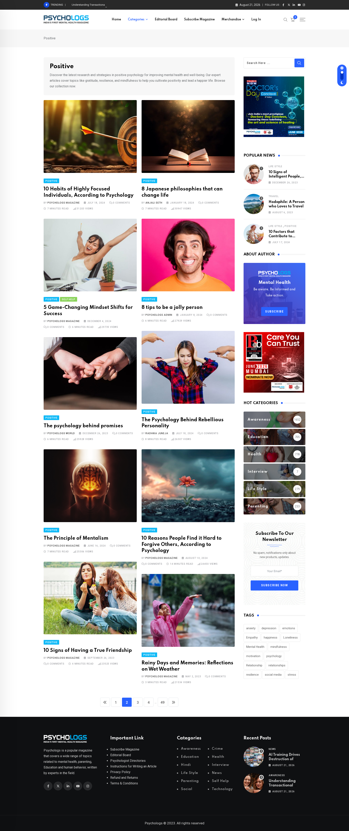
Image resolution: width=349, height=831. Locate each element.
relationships (276, 665)
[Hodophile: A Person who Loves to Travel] (254, 204)
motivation (253, 656)
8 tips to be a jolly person (172, 307)
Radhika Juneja (156, 433)
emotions (288, 628)
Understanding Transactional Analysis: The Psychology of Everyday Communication (120, 4)
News (272, 749)
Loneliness (290, 637)
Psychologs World (61, 433)
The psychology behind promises (83, 426)
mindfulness (278, 647)
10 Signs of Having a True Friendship (88, 650)
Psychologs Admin (158, 315)
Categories (136, 19)
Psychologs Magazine (63, 202)
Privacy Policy (120, 772)
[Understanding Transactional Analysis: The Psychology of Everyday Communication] (254, 783)
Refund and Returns (124, 778)
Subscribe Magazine (199, 19)
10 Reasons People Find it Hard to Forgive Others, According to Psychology (182, 544)
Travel (274, 196)
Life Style (275, 166)
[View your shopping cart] (293, 19)
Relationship (254, 665)
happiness (270, 637)
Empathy (252, 637)
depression (269, 628)
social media (273, 674)
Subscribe (274, 311)
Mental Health (255, 647)
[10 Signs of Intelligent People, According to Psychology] (254, 174)
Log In (256, 19)
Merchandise (231, 19)
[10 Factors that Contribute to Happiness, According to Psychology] (254, 234)
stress (292, 674)
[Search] (286, 19)
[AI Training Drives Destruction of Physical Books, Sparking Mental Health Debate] (254, 757)
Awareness (277, 775)
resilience (252, 674)
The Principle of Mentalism (76, 538)
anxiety (250, 628)
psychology (274, 656)
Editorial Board (166, 19)
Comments (121, 202)
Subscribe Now (274, 585)
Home (116, 19)
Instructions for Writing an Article (133, 766)
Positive (290, 226)
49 (163, 702)
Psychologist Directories (128, 761)
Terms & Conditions (124, 783)
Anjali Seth (153, 202)
